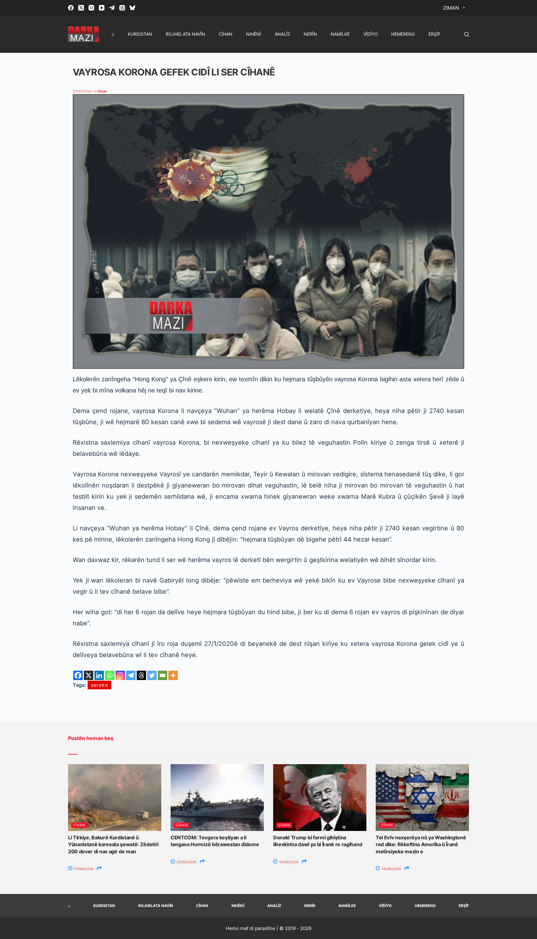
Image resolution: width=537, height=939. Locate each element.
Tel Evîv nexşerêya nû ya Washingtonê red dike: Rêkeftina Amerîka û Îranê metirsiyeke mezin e (421, 844)
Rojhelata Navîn (185, 34)
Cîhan (225, 34)
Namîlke (340, 34)
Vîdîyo (370, 34)
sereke (99, 685)
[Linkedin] (99, 675)
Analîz (282, 34)
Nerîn (310, 34)
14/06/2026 (391, 869)
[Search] (466, 34)
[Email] (162, 675)
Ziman (451, 8)
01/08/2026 (83, 869)
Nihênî (253, 34)
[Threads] (122, 8)
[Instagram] (91, 8)
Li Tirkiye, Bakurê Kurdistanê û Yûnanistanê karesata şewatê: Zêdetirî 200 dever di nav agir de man (113, 844)
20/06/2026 (186, 862)
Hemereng (403, 34)
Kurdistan (140, 34)
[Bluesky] (132, 8)
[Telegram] (112, 8)
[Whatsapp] (109, 675)
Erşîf (434, 34)
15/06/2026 (288, 862)
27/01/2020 (82, 91)
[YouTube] (101, 8)
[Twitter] (152, 675)
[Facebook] (71, 8)
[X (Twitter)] (81, 8)
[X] (88, 675)
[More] (173, 675)
